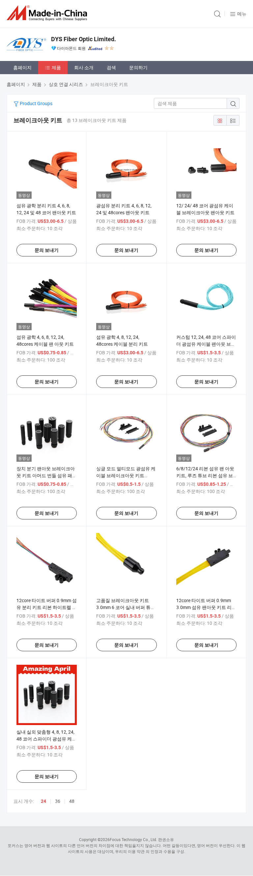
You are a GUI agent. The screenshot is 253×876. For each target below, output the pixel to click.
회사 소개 (84, 67)
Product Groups (35, 103)
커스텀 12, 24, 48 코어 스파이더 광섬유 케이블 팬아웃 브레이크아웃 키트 (206, 344)
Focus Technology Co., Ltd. (133, 839)
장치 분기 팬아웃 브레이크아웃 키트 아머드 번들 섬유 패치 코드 (46, 475)
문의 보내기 (47, 250)
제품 (56, 67)
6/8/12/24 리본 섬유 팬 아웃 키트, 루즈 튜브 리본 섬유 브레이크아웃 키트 (205, 475)
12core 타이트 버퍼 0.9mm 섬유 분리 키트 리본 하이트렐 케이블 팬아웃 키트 (46, 607)
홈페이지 (22, 67)
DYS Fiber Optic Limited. (83, 39)
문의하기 (138, 67)
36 (57, 801)
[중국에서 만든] (48, 13)
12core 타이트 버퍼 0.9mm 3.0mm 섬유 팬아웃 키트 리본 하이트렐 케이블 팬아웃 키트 (206, 607)
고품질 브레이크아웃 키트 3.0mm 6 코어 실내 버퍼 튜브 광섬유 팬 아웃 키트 (125, 607)
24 (43, 801)
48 (71, 801)
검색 (111, 67)
